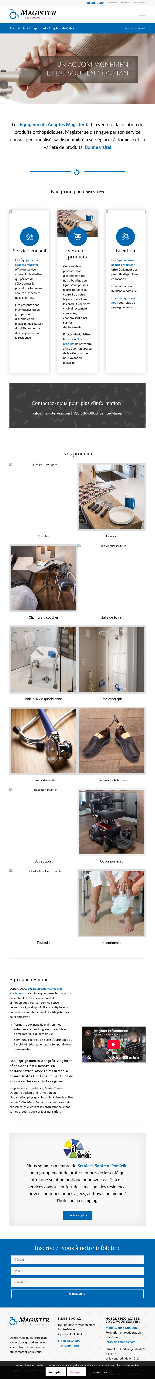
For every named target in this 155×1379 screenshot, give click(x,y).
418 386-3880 (85, 413)
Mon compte (140, 3)
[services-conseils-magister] (29, 223)
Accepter (55, 1372)
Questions (112, 3)
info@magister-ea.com (51, 413)
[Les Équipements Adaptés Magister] (32, 14)
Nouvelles (125, 3)
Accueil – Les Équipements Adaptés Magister (41, 28)
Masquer (76, 1372)
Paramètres (99, 1372)
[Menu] (140, 14)
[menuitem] (112, 3)
